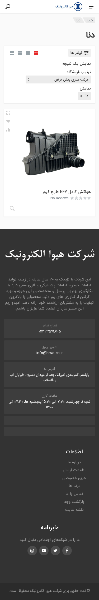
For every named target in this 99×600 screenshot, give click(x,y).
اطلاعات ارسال (74, 470)
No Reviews (59, 198)
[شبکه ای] (36, 53)
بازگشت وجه (74, 502)
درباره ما (74, 462)
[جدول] (12, 53)
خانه (90, 20)
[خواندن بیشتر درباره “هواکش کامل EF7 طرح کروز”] (12, 208)
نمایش (85, 89)
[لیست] (20, 53)
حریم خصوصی (74, 478)
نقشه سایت (74, 510)
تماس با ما (74, 494)
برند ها (74, 486)
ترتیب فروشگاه (79, 72)
